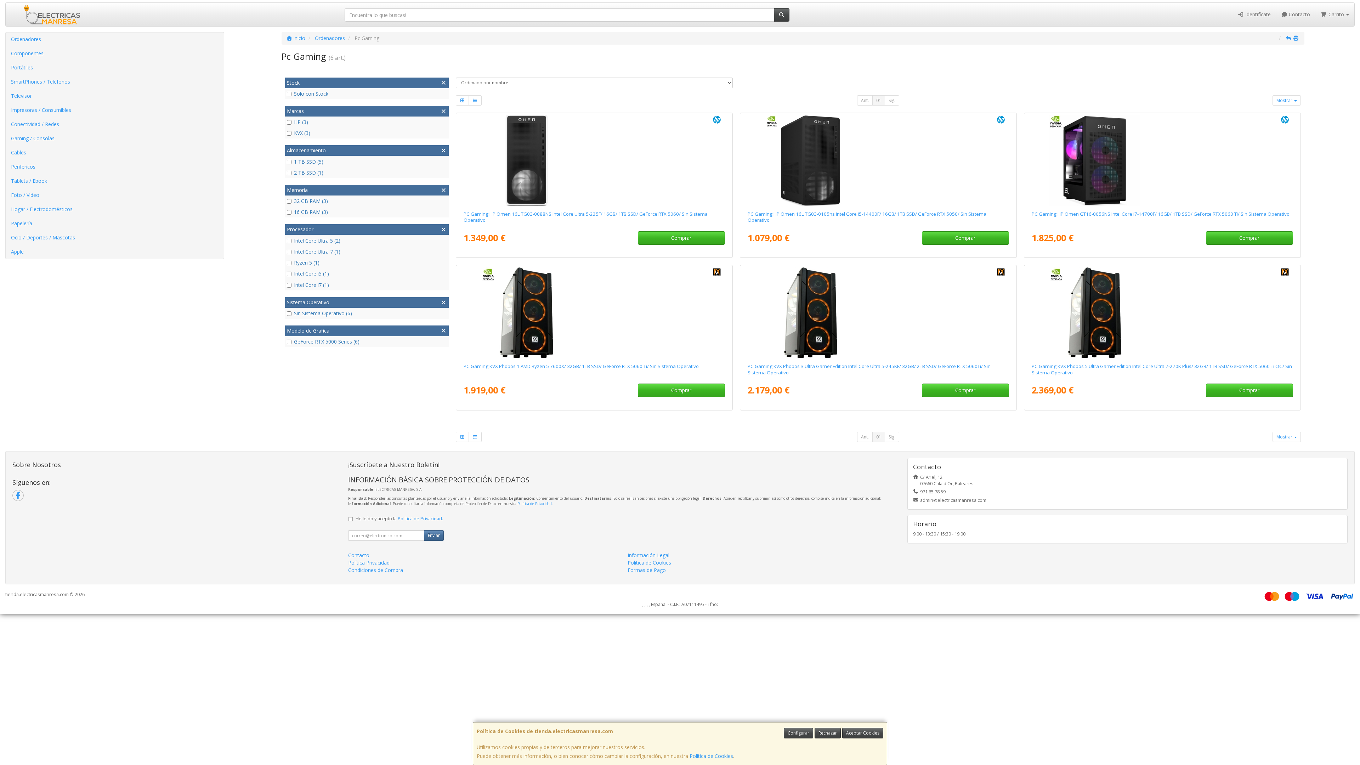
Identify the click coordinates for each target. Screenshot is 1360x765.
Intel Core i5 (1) (311, 273)
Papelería (21, 223)
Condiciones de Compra (375, 570)
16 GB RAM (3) (311, 212)
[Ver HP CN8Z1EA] (594, 160)
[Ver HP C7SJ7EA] (878, 160)
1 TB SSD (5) (308, 161)
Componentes (27, 53)
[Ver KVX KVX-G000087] (594, 312)
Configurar (798, 733)
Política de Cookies (711, 756)
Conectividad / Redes (35, 124)
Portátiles (22, 67)
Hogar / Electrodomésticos (42, 209)
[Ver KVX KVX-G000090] (1162, 312)
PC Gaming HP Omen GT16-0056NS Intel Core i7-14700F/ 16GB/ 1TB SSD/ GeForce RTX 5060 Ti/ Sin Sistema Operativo (1161, 214)
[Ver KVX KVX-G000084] (878, 312)
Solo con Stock (311, 93)
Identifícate (1257, 14)
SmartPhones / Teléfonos (40, 81)
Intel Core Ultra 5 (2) (317, 240)
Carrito (1336, 14)
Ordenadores (26, 39)
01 (878, 100)
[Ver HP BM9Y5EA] (1162, 160)
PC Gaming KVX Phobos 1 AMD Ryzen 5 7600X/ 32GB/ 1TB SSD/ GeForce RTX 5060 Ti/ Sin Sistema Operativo (581, 366)
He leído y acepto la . (399, 519)
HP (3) (301, 122)
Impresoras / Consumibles (41, 110)
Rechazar (827, 733)
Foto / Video (25, 195)
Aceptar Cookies (862, 733)
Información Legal (648, 555)
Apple (17, 251)
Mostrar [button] (1284, 100)
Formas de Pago (647, 570)
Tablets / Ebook (29, 180)
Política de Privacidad (534, 503)
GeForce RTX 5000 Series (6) (326, 341)
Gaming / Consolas (33, 138)
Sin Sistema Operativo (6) (323, 313)
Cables (18, 152)
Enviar (434, 535)
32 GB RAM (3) (311, 201)
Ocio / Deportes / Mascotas (43, 237)
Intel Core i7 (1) (311, 285)
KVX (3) (302, 133)
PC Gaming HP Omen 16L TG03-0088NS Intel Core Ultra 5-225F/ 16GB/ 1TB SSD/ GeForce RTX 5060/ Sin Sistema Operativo (586, 217)
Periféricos (23, 166)
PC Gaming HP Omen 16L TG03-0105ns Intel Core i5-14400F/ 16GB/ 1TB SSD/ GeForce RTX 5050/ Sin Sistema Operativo (867, 217)
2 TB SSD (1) (308, 172)
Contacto (1298, 14)
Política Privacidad (369, 562)
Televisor (21, 95)
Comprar (681, 237)
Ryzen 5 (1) (306, 262)
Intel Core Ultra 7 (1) (317, 251)
